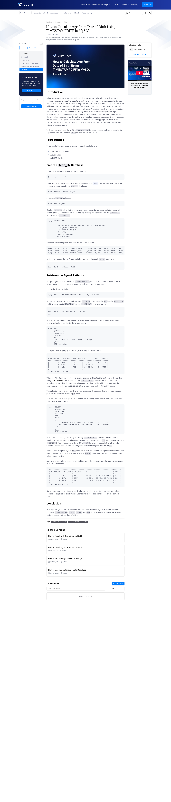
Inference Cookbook (71, 13)
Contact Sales (147, 5)
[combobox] (115, 589)
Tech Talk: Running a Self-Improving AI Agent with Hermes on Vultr (139, 85)
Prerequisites (25, 60)
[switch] (41, 44)
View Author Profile (139, 54)
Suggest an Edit (31, 106)
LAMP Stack (57, 158)
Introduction (25, 57)
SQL (65, 22)
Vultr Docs (23, 13)
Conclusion (24, 70)
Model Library (87, 13)
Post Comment (118, 583)
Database (58, 22)
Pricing (117, 5)
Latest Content (39, 13)
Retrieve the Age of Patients (30, 66)
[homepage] (25, 4)
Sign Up (30, 91)
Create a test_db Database (29, 63)
